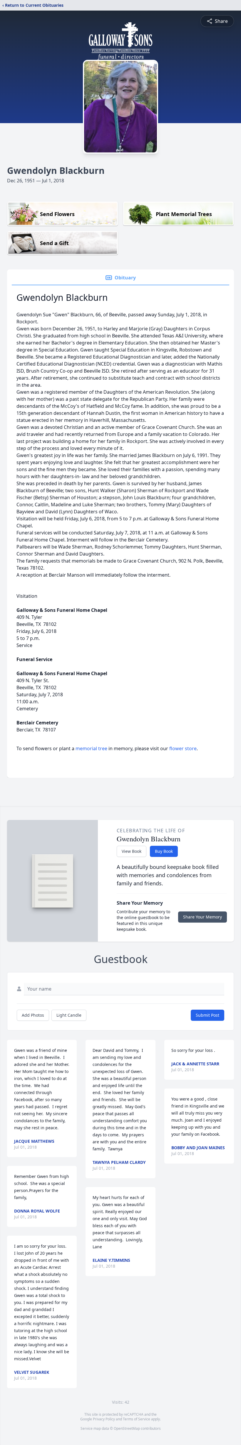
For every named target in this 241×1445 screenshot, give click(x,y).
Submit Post (207, 1015)
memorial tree (91, 748)
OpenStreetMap (127, 1428)
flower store (183, 748)
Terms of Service (136, 1419)
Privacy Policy (104, 1419)
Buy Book (164, 851)
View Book (131, 851)
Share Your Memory (202, 917)
